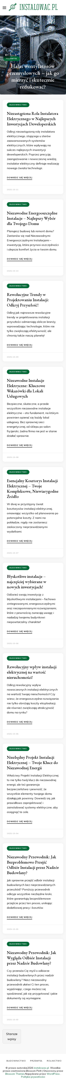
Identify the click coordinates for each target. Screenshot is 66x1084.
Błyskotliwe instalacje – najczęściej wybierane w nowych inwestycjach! (26, 582)
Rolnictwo (54, 1060)
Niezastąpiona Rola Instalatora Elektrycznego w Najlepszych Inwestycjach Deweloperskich (32, 119)
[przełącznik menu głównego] (4, 7)
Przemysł (11, 58)
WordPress (53, 1073)
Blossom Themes (15, 1073)
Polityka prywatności (33, 1076)
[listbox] (33, 54)
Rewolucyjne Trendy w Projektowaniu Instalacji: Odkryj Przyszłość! (28, 300)
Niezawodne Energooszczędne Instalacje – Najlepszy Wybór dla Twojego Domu (32, 218)
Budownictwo (18, 105)
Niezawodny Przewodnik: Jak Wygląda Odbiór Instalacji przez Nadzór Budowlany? (31, 958)
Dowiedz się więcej (19, 178)
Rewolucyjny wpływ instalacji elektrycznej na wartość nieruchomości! (31, 672)
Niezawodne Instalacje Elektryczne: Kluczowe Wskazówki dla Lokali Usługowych (26, 388)
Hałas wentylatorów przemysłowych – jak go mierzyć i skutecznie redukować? (33, 76)
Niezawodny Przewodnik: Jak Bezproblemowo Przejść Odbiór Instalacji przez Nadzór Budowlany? (33, 864)
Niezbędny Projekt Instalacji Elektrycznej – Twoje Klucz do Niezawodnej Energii (32, 762)
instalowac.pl (41, 1067)
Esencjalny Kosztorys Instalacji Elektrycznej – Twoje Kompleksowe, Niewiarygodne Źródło (32, 488)
